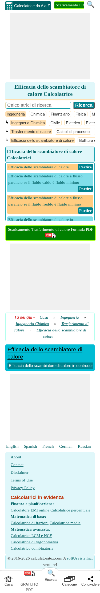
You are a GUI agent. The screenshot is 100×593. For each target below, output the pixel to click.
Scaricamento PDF (71, 5)
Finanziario (60, 114)
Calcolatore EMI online (30, 510)
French (48, 446)
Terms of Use (22, 480)
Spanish (30, 446)
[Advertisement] (50, 46)
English (12, 446)
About (16, 457)
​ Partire (85, 167)
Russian (84, 446)
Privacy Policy (23, 488)
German (66, 446)
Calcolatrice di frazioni (30, 523)
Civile (55, 123)
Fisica (80, 114)
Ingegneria (16, 114)
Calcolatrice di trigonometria (34, 542)
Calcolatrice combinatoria (32, 548)
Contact (17, 465)
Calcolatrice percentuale (70, 510)
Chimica (37, 114)
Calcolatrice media (65, 523)
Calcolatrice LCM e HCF (31, 536)
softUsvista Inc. (80, 558)
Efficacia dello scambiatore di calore (42, 140)
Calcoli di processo (73, 131)
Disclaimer (20, 472)
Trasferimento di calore (31, 131)
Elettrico (73, 123)
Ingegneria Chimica (28, 123)
